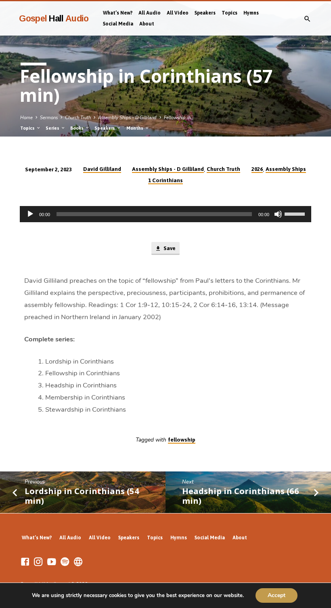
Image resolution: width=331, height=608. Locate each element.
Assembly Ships (286, 169)
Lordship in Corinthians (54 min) (82, 496)
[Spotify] (65, 562)
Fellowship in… (179, 118)
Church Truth (78, 118)
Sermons (49, 118)
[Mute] (278, 214)
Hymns (251, 13)
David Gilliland (102, 169)
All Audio (149, 13)
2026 (257, 169)
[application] (165, 214)
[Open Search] (307, 19)
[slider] (296, 213)
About (146, 24)
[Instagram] (38, 562)
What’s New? (117, 13)
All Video (178, 13)
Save (169, 248)
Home (26, 118)
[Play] (30, 214)
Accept (276, 595)
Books (77, 128)
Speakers (205, 13)
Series (53, 128)
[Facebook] (25, 562)
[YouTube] (51, 562)
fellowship (181, 439)
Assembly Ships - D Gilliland (127, 118)
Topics (229, 13)
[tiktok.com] (78, 562)
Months (135, 128)
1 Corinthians (165, 180)
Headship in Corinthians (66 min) (240, 496)
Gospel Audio (54, 18)
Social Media (118, 24)
